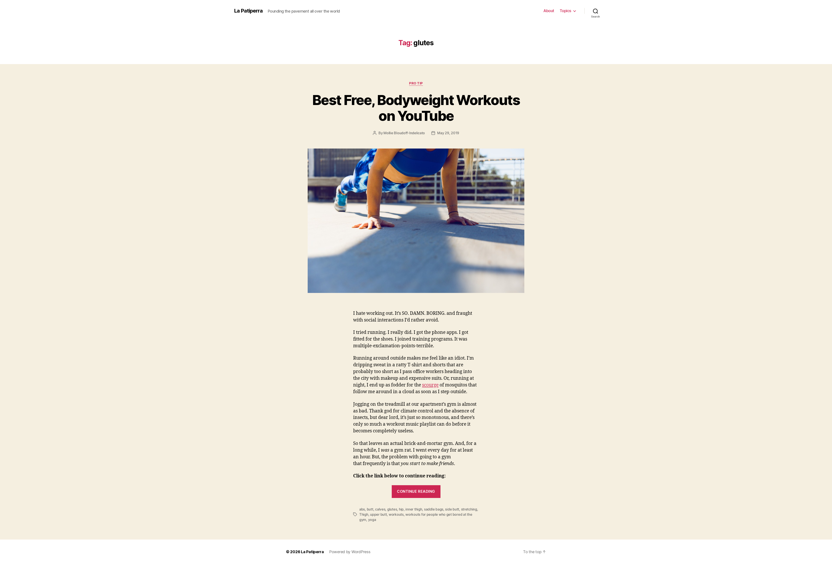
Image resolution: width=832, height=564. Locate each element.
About (548, 10)
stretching (469, 509)
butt (370, 509)
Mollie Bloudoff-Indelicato (404, 133)
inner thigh (413, 509)
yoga (372, 519)
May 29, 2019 (448, 133)
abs (362, 509)
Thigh (363, 514)
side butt (452, 509)
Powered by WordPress (349, 551)
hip (401, 509)
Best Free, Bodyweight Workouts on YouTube (416, 108)
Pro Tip (416, 83)
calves (380, 509)
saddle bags (433, 509)
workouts (396, 514)
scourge (430, 385)
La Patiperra (248, 10)
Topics (565, 10)
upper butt (378, 514)
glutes (392, 509)
